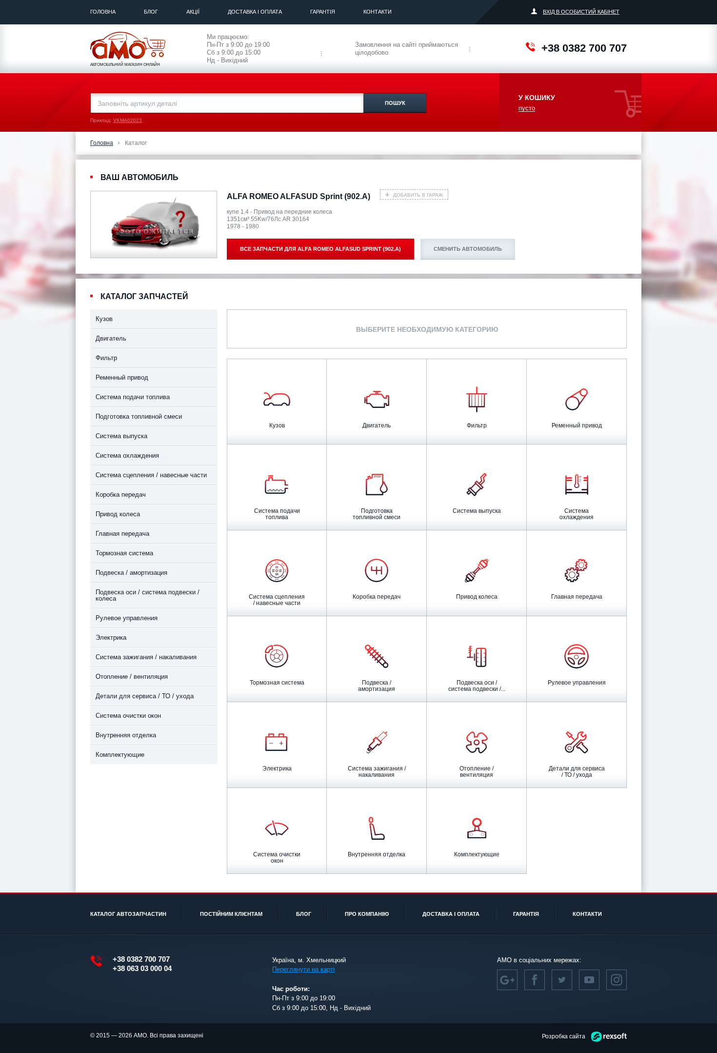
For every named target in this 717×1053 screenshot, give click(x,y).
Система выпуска (121, 436)
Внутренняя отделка (126, 735)
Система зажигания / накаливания (146, 657)
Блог (151, 12)
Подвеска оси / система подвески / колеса (147, 595)
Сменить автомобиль (468, 249)
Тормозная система (124, 553)
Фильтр (106, 358)
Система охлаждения (127, 455)
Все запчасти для (320, 249)
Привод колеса (118, 514)
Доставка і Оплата (255, 12)
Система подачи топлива (133, 397)
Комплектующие (120, 754)
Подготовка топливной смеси (139, 416)
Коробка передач (121, 494)
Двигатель (111, 338)
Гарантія (322, 12)
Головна (103, 12)
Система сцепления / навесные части (151, 475)
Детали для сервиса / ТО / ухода (145, 696)
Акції (192, 12)
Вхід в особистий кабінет (581, 12)
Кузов (104, 319)
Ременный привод (122, 377)
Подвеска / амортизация (131, 572)
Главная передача (122, 533)
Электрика (111, 637)
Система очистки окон (128, 715)
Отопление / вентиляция (132, 676)
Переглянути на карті (303, 969)
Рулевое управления (127, 618)
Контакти (377, 12)
